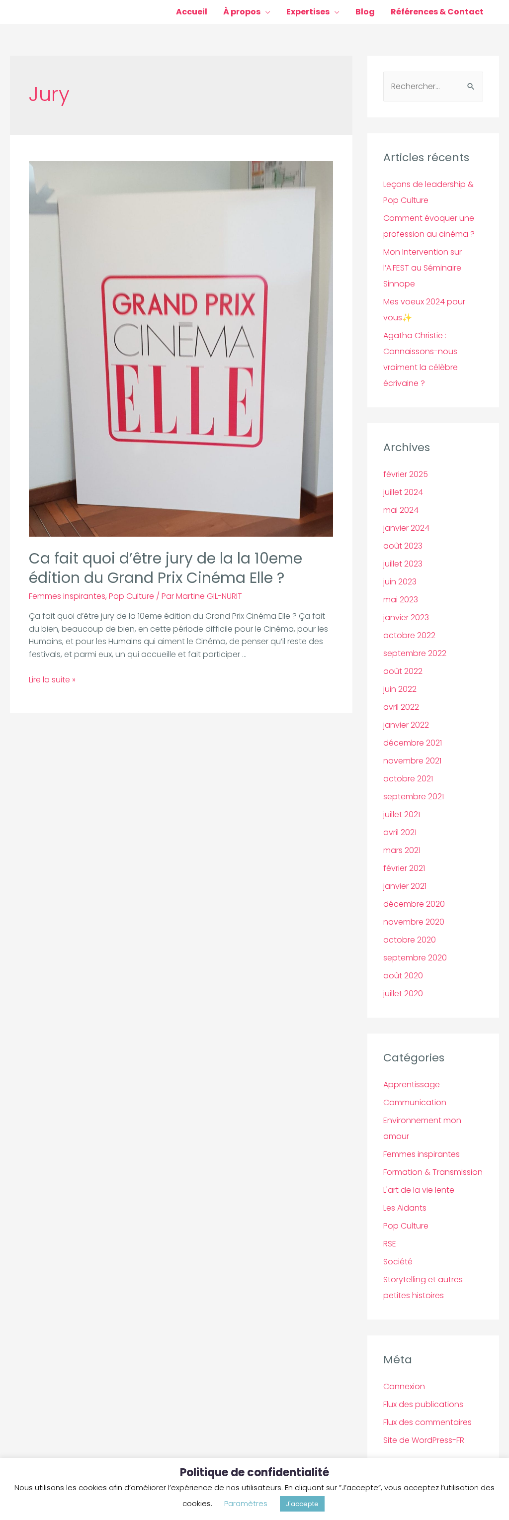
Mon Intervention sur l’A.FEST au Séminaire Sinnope (422, 267)
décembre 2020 (414, 904)
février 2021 (404, 868)
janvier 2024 (406, 528)
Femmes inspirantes (67, 596)
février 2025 (405, 474)
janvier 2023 (406, 617)
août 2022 (403, 671)
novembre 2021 (412, 760)
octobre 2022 (409, 635)
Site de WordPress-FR (423, 1440)
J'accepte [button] (302, 1504)
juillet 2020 (403, 993)
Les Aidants (404, 1208)
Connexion (404, 1386)
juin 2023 (400, 581)
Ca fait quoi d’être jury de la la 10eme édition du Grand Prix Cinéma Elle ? (165, 568)
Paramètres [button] (245, 1503)
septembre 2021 (413, 796)
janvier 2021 (404, 886)
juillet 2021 (401, 814)
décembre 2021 (412, 743)
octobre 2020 (409, 940)
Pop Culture (131, 596)
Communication (414, 1102)
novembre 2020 (413, 922)
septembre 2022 (414, 653)
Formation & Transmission (433, 1172)
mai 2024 (401, 510)
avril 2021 (400, 832)
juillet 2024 (403, 492)
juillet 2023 (403, 564)
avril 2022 (401, 707)
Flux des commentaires (427, 1422)
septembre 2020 (415, 957)
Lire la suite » (52, 679)
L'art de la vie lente (418, 1190)
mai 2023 (400, 599)
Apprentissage (411, 1084)
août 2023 (403, 546)
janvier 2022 (406, 725)
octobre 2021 (408, 778)
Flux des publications (423, 1404)
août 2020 (403, 975)
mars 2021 (402, 850)
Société (398, 1261)
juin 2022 (400, 689)
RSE (389, 1243)
